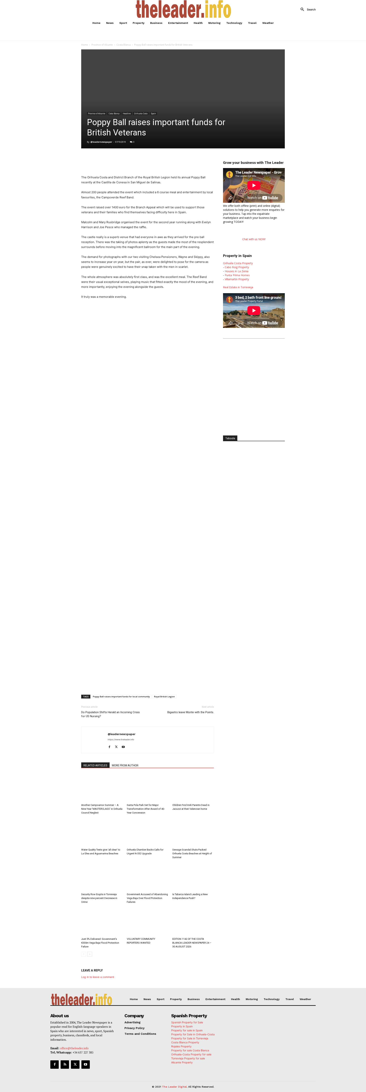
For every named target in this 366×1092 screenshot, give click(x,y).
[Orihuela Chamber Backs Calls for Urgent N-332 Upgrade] (147, 832)
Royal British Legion (164, 696)
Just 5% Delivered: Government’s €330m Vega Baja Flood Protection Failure (100, 942)
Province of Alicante (102, 44)
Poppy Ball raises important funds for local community (121, 696)
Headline (127, 113)
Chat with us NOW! (254, 239)
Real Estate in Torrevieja (238, 287)
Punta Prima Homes (237, 275)
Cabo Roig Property (237, 267)
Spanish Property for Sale (187, 1022)
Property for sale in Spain (187, 1030)
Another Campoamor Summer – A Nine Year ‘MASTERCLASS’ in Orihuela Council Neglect (101, 809)
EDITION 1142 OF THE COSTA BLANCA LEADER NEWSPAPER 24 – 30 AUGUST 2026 (191, 942)
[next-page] (89, 954)
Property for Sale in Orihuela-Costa (193, 1034)
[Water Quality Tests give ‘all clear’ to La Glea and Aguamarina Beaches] (102, 832)
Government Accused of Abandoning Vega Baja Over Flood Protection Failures (147, 898)
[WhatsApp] (126, 159)
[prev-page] (83, 954)
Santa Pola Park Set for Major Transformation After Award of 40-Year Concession (146, 809)
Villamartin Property (237, 279)
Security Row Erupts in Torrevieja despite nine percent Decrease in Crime (99, 898)
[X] (117, 159)
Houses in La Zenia (236, 271)
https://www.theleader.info (121, 739)
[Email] (152, 159)
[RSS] (65, 1064)
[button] (307, 9)
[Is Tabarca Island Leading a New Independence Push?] (193, 877)
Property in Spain (182, 1026)
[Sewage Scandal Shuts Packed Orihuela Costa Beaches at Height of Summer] (193, 832)
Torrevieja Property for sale (188, 1058)
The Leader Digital (174, 1086)
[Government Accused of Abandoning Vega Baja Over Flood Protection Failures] (147, 877)
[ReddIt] (144, 159)
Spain (153, 113)
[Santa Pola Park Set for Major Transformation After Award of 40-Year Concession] (147, 787)
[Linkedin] (135, 159)
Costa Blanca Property (185, 1042)
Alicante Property (182, 1062)
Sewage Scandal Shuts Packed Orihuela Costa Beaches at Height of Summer (192, 853)
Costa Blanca (123, 44)
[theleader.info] (183, 9)
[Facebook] (108, 159)
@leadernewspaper (101, 141)
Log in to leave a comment (97, 977)
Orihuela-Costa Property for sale (191, 1054)
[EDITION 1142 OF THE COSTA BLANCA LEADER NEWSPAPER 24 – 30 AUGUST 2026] (193, 921)
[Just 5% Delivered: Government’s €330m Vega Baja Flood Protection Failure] (102, 921)
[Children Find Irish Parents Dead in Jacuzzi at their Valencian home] (193, 787)
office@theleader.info (74, 1048)
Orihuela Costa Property (238, 263)
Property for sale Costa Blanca (190, 1050)
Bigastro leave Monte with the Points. (190, 712)
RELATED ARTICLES (95, 765)
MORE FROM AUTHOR (125, 765)
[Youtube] (124, 747)
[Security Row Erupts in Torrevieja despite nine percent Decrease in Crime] (102, 877)
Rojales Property (181, 1046)
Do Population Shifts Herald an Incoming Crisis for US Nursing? (110, 714)
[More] (161, 159)
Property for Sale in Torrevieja (189, 1038)
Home (84, 44)
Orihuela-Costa (141, 113)
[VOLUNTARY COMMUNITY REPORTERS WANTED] (147, 921)
